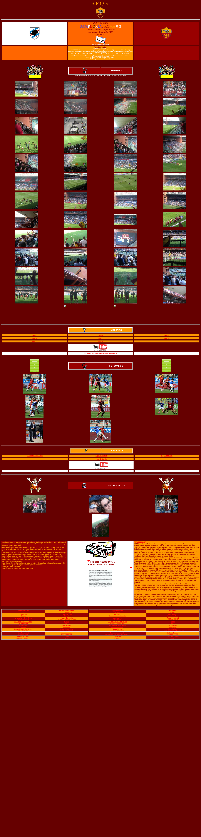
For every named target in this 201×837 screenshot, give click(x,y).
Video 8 (100, 341)
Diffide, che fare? (23, 636)
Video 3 (166, 335)
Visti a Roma (172, 614)
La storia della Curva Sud (23, 629)
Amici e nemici (66, 633)
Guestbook (173, 638)
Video (173, 622)
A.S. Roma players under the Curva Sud (172, 630)
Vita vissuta (23, 625)
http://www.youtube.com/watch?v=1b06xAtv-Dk (100, 353)
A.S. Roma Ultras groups (117, 630)
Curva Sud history (23, 630)
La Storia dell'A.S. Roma (23, 622)
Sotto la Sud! (173, 629)
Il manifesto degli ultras (117, 625)
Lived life (23, 627)
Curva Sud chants (23, 634)
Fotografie (172, 610)
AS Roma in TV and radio (117, 623)
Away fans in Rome (172, 615)
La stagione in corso (66, 610)
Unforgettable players (23, 619)
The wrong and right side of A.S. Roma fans (117, 634)
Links (67, 636)
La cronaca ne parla (117, 633)
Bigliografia (173, 625)
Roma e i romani (173, 618)
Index (23, 612)
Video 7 (34, 341)
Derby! (66, 622)
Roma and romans (173, 619)
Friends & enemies (66, 634)
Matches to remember (66, 630)
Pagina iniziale (23, 610)
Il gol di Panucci (101, 456)
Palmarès (66, 615)
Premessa (23, 614)
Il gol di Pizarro (167, 456)
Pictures (172, 612)
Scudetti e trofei (66, 614)
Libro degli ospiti (173, 636)
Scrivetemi (117, 636)
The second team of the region (117, 615)
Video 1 (34, 335)
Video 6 (166, 338)
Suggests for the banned (23, 638)
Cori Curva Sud (23, 633)
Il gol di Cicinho (101, 459)
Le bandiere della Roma (23, 618)
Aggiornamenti (117, 610)
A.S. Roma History (23, 623)
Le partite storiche (66, 629)
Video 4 (34, 338)
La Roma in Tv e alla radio (117, 622)
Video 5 (100, 338)
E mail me (117, 638)
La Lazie (117, 614)
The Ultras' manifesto (117, 627)
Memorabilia (117, 618)
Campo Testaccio (66, 618)
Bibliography (172, 627)
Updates (117, 612)
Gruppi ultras (117, 629)
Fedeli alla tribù (172, 633)
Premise (23, 615)
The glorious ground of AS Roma (66, 619)
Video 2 (100, 335)
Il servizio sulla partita (35, 456)
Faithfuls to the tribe (172, 634)
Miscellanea (66, 625)
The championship (66, 612)
